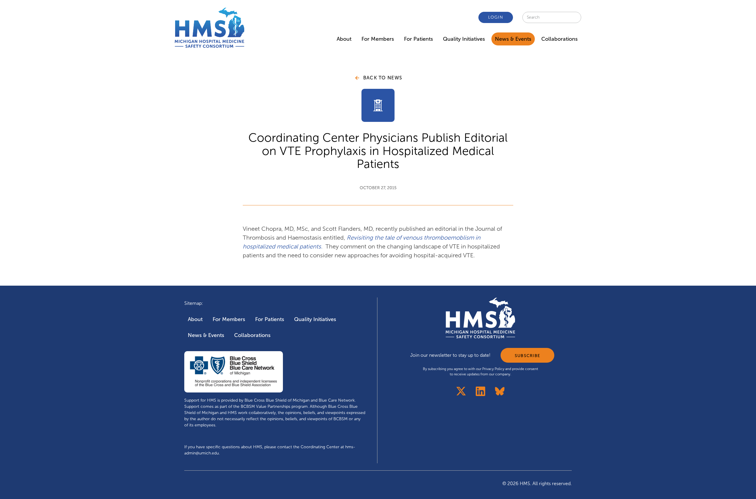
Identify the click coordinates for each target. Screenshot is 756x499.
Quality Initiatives (464, 39)
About (344, 39)
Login (495, 17)
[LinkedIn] (480, 391)
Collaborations (559, 39)
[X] (461, 391)
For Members (377, 39)
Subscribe (527, 356)
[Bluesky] (500, 391)
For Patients (418, 39)
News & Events (513, 39)
